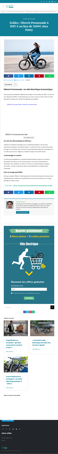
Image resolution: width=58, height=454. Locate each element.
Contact (3, 440)
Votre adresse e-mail (17, 285)
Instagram (19, 429)
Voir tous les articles (22, 212)
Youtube (16, 429)
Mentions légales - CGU (7, 437)
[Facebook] (41, 1)
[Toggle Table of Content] (14, 84)
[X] (44, 1)
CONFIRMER (29, 298)
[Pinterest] (49, 1)
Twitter (6, 429)
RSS (9, 429)
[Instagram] (55, 1)
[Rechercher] (52, 307)
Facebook (3, 429)
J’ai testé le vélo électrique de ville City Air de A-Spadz (41, 342)
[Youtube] (52, 1)
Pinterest (13, 429)
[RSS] (47, 1)
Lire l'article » (10, 351)
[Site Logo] (10, 6)
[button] (3, 6)
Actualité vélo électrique (29, 19)
